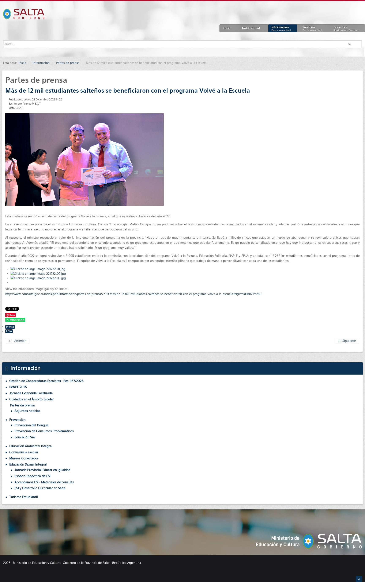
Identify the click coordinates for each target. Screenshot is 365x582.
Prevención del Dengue (31, 425)
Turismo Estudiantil (23, 497)
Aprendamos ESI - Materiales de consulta (44, 482)
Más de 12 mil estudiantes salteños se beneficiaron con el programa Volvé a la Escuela (127, 90)
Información (281, 28)
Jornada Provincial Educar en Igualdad (42, 470)
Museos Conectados (24, 458)
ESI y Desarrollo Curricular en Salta (40, 488)
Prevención (17, 420)
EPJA (9, 331)
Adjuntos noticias (27, 411)
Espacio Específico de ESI (32, 476)
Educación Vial (25, 437)
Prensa (10, 326)
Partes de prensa (22, 405)
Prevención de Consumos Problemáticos (44, 431)
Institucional (251, 28)
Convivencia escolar (23, 452)
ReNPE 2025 (18, 387)
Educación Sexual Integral (28, 464)
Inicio (226, 28)
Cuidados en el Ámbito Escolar (31, 399)
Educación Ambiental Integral (30, 446)
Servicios (312, 28)
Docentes (346, 28)
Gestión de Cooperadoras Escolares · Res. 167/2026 (46, 381)
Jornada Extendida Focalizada (31, 393)
